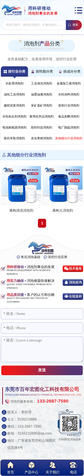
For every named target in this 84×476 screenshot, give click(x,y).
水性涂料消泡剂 (68, 94)
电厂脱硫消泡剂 (68, 127)
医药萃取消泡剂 (14, 138)
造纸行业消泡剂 (68, 105)
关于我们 (52, 472)
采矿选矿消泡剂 (41, 105)
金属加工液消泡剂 (69, 83)
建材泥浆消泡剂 (14, 105)
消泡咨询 (75, 282)
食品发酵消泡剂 (68, 116)
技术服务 (75, 268)
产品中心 (31, 472)
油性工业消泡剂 (14, 94)
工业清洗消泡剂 (41, 83)
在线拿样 (75, 296)
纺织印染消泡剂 (41, 127)
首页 (10, 472)
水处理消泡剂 (14, 83)
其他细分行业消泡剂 (68, 138)
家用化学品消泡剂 (42, 116)
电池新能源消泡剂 (14, 127)
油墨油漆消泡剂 (41, 94)
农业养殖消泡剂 (41, 138)
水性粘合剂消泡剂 (14, 116)
